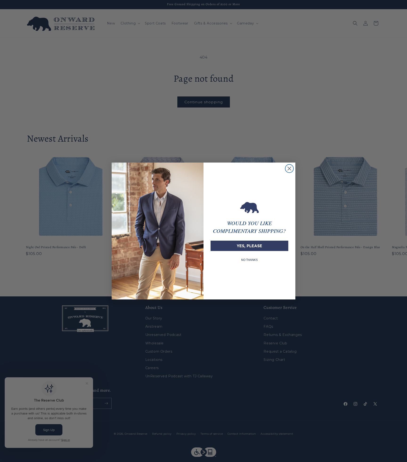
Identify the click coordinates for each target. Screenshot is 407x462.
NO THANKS (249, 260)
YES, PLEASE (249, 245)
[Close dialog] (289, 168)
